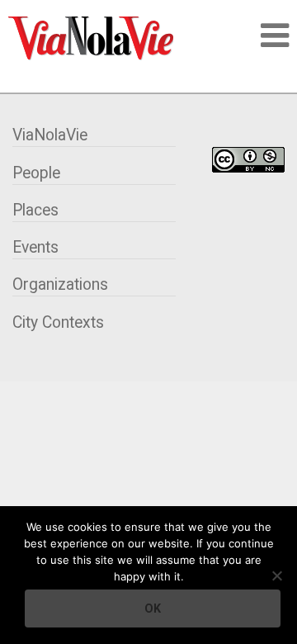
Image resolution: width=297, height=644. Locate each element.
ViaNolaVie (49, 134)
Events (35, 247)
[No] (276, 575)
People (36, 172)
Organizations (60, 284)
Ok (152, 608)
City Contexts (58, 322)
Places (35, 210)
